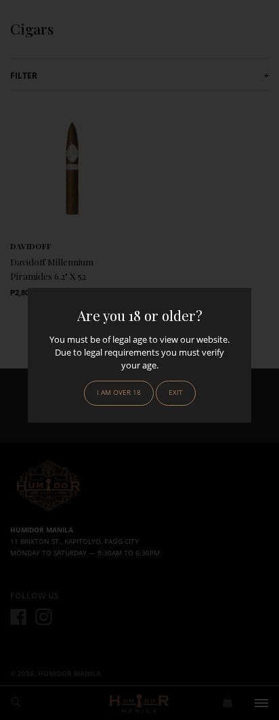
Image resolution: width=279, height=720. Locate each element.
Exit (176, 392)
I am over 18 (119, 392)
